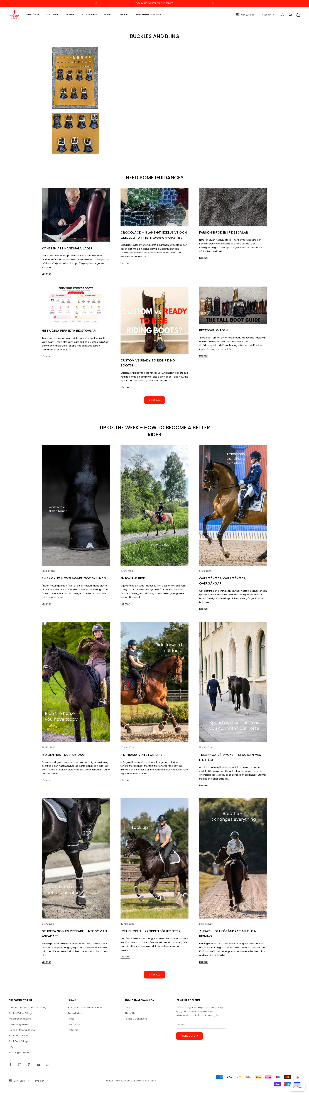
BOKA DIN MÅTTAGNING (148, 14)
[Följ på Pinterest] (29, 1064)
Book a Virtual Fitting (20, 1013)
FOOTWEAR (52, 14)
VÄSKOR (70, 14)
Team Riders (75, 1013)
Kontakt (129, 1007)
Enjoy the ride (133, 578)
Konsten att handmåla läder (67, 248)
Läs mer (46, 273)
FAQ (11, 1046)
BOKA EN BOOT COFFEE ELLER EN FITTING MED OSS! (154, 3)
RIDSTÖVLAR (32, 14)
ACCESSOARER (89, 14)
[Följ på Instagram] (19, 1064)
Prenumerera (189, 1035)
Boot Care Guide (18, 1035)
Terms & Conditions (136, 1018)
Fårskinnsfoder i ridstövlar (223, 232)
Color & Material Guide (22, 1030)
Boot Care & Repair (20, 1041)
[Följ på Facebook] (10, 1064)
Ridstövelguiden (213, 330)
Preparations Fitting (20, 1018)
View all (154, 399)
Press (71, 1018)
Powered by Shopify (145, 1080)
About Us (130, 1013)
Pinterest (73, 1030)
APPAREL (108, 14)
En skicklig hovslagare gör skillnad (74, 578)
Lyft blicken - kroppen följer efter (150, 931)
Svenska (266, 14)
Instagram (74, 1024)
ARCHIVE (124, 14)
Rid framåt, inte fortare (141, 754)
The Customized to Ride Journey (27, 1007)
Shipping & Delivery (20, 1052)
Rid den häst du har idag (63, 754)
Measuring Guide (18, 1024)
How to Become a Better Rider (85, 1007)
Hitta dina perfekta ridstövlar (69, 330)
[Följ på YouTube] (38, 1064)
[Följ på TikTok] (47, 1064)
